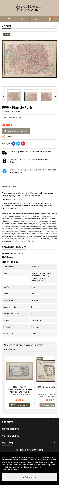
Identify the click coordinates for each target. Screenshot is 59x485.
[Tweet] (18, 143)
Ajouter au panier (15, 131)
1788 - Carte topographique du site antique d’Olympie (19, 389)
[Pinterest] (23, 143)
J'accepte (29, 477)
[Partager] (13, 143)
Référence (7, 112)
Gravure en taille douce (19, 394)
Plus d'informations (32, 467)
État (4, 257)
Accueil (6, 26)
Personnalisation (10, 469)
